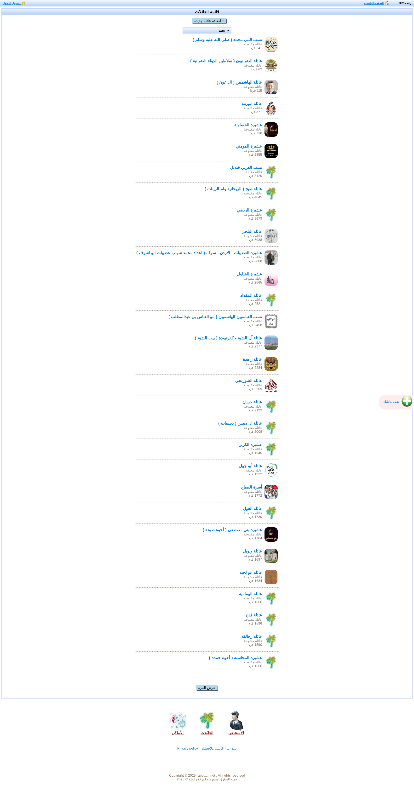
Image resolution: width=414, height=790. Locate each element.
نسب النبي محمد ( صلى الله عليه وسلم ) (227, 39)
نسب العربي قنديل (246, 167)
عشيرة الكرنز (250, 444)
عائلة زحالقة (251, 636)
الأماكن (178, 732)
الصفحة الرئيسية (374, 3)
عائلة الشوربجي (248, 380)
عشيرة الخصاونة (248, 125)
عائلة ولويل (252, 551)
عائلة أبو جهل (250, 466)
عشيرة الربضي (249, 210)
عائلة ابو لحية (251, 572)
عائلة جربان (252, 402)
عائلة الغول (252, 508)
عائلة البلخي (252, 231)
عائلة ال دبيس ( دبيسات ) (240, 423)
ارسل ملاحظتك (212, 748)
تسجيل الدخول (12, 3)
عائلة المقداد (251, 295)
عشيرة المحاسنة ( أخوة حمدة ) (235, 657)
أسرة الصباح (251, 487)
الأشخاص (236, 732)
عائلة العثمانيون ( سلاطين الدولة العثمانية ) (226, 61)
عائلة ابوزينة (252, 103)
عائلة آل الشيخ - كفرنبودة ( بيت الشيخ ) (228, 338)
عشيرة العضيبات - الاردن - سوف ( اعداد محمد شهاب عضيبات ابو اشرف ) (199, 252)
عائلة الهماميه (250, 593)
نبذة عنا (232, 748)
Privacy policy (187, 748)
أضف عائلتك (392, 402)
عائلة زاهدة (252, 359)
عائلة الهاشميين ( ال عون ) (239, 82)
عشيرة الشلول (249, 274)
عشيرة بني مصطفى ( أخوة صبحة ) (232, 530)
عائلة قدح (254, 615)
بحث (222, 30)
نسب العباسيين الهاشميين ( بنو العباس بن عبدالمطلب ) (215, 316)
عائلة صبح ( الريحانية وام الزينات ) (233, 189)
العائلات (207, 732)
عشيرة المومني (249, 146)
